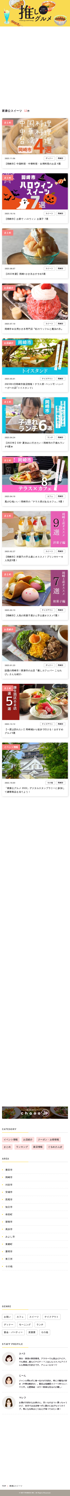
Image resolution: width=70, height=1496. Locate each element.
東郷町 (8, 1244)
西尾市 (8, 1199)
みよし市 (10, 1236)
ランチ (50, 437)
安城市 (8, 1192)
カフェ (50, 496)
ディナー (49, 158)
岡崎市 (60, 158)
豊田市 (8, 1170)
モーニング (25, 1324)
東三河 (8, 1259)
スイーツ (49, 213)
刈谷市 (8, 1184)
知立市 (8, 1207)
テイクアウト (47, 379)
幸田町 (8, 1214)
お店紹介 (8, 288)
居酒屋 (31, 1332)
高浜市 (8, 1229)
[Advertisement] (35, 68)
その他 (50, 783)
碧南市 (8, 1221)
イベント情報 (11, 747)
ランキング (22, 1147)
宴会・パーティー (13, 1332)
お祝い (7, 1317)
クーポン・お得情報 (48, 1139)
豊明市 (8, 1251)
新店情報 (38, 1147)
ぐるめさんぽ (55, 1147)
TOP (4, 1486)
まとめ (7, 122)
